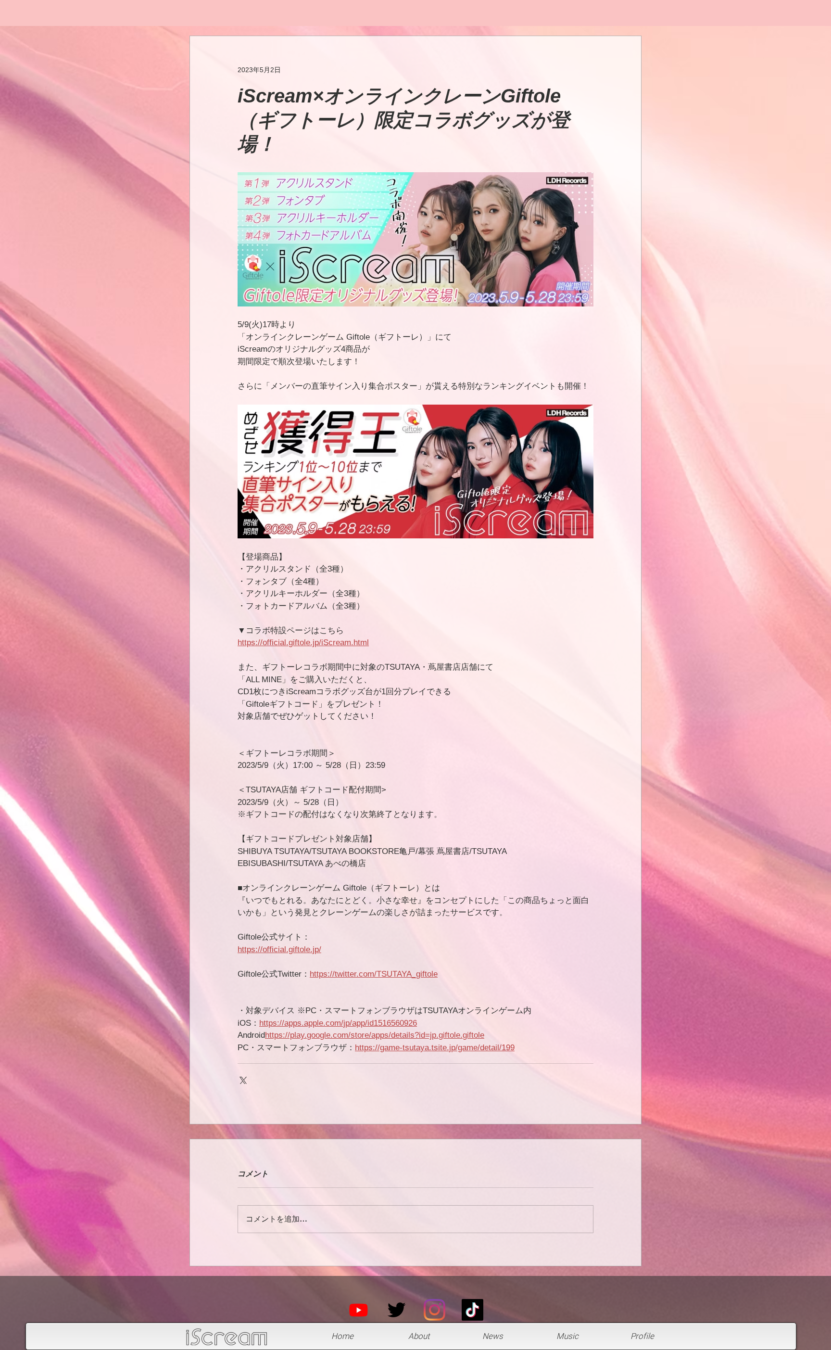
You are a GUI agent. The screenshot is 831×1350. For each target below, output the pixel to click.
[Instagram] (434, 1310)
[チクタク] (472, 1310)
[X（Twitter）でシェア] (242, 1079)
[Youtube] (358, 1310)
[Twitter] (396, 1310)
